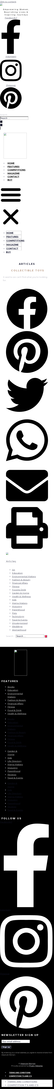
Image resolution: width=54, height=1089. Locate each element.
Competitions (17, 170)
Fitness (15, 586)
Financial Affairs (20, 583)
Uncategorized (19, 623)
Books (11, 686)
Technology (18, 616)
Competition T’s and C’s (20, 1076)
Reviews (12, 774)
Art (13, 569)
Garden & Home (20, 593)
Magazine (14, 173)
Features (14, 166)
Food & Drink (19, 589)
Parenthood (18, 609)
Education (17, 573)
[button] (11, 206)
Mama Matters (19, 603)
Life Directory (14, 761)
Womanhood (19, 629)
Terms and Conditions (19, 1073)
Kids (14, 599)
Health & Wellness (21, 596)
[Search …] (1, 125)
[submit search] (1, 121)
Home (11, 163)
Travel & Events (19, 619)
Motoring (17, 606)
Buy (10, 180)
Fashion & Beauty (21, 579)
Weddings (17, 626)
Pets (14, 613)
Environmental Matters (24, 576)
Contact (13, 176)
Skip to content (8, 1)
